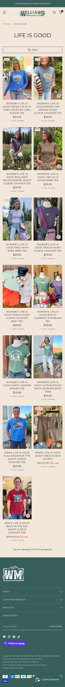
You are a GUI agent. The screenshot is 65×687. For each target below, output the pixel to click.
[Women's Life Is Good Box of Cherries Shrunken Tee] (48, 286)
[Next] (60, 3)
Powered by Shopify (13, 668)
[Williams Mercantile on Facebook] (4, 637)
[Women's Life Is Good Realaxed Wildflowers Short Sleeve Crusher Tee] (17, 148)
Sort (34, 49)
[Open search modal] (54, 12)
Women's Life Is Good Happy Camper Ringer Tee (17, 385)
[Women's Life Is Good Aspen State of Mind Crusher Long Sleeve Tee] (17, 78)
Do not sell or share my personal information (25, 665)
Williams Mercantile (31, 656)
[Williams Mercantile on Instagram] (9, 637)
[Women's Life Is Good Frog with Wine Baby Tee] (17, 219)
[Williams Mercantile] (32, 12)
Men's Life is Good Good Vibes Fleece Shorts (48, 455)
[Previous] (4, 3)
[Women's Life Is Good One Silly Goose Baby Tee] (48, 148)
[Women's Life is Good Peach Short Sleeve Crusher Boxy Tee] (17, 286)
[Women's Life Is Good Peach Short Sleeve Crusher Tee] (48, 219)
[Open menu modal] (4, 12)
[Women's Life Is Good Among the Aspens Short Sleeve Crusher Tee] (48, 78)
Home (6, 23)
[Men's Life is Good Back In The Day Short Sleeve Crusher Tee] (17, 497)
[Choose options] (28, 96)
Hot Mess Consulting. (28, 662)
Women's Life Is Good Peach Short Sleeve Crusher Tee (48, 247)
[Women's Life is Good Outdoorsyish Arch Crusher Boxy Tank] (48, 356)
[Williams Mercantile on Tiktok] (19, 637)
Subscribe (55, 626)
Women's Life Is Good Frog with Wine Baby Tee (17, 247)
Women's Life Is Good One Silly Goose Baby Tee (48, 177)
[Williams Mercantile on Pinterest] (14, 637)
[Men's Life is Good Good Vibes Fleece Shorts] (48, 427)
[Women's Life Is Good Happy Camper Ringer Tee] (17, 356)
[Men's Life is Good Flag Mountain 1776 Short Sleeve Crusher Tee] (17, 427)
